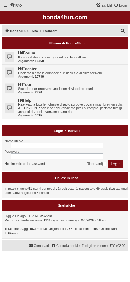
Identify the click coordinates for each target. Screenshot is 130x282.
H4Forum (26, 53)
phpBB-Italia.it (42, 260)
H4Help (24, 100)
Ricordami (94, 164)
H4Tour (24, 84)
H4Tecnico (27, 69)
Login (58, 131)
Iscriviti (74, 131)
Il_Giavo (11, 233)
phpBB (24, 255)
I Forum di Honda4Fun (67, 43)
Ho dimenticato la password (25, 164)
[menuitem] (16, 5)
